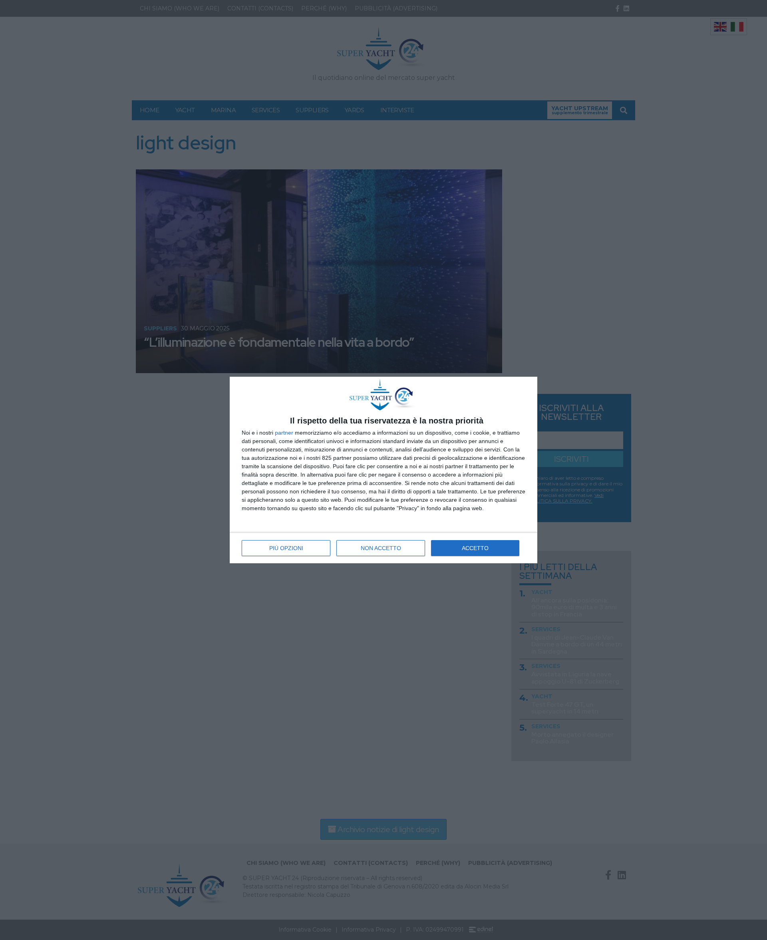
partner (284, 432)
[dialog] (383, 470)
